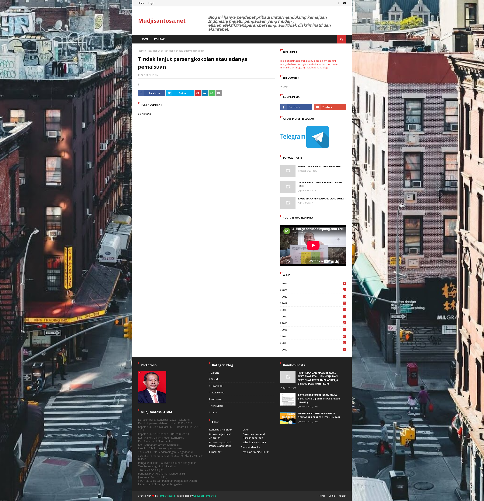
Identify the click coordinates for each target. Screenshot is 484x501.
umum (214, 412)
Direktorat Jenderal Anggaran (220, 436)
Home (141, 3)
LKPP (246, 429)
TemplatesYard (166, 495)
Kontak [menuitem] (159, 39)
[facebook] (339, 3)
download (217, 386)
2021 (314, 290)
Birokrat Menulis (250, 447)
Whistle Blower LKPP (254, 442)
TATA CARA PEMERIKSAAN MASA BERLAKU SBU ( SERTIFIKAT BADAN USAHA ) (319, 398)
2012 (314, 349)
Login (151, 3)
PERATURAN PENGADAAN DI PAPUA (319, 166)
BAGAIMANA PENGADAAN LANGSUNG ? (322, 198)
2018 (314, 310)
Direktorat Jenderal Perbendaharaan (254, 436)
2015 (314, 329)
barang (215, 372)
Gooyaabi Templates (204, 495)
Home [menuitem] (144, 39)
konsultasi (217, 405)
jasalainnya (217, 392)
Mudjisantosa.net (162, 20)
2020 (314, 296)
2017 (314, 316)
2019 (314, 303)
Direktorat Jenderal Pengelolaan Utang (220, 444)
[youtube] (344, 3)
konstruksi (217, 399)
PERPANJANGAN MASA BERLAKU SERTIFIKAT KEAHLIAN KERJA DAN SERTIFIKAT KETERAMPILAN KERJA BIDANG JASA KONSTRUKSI (318, 378)
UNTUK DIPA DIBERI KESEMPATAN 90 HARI (320, 184)
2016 (314, 323)
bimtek (215, 379)
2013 (314, 343)
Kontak (342, 495)
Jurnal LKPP (215, 452)
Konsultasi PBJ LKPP (220, 429)
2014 (314, 336)
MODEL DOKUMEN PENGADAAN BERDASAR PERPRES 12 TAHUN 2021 (319, 415)
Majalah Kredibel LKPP (256, 452)
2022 (313, 283)
